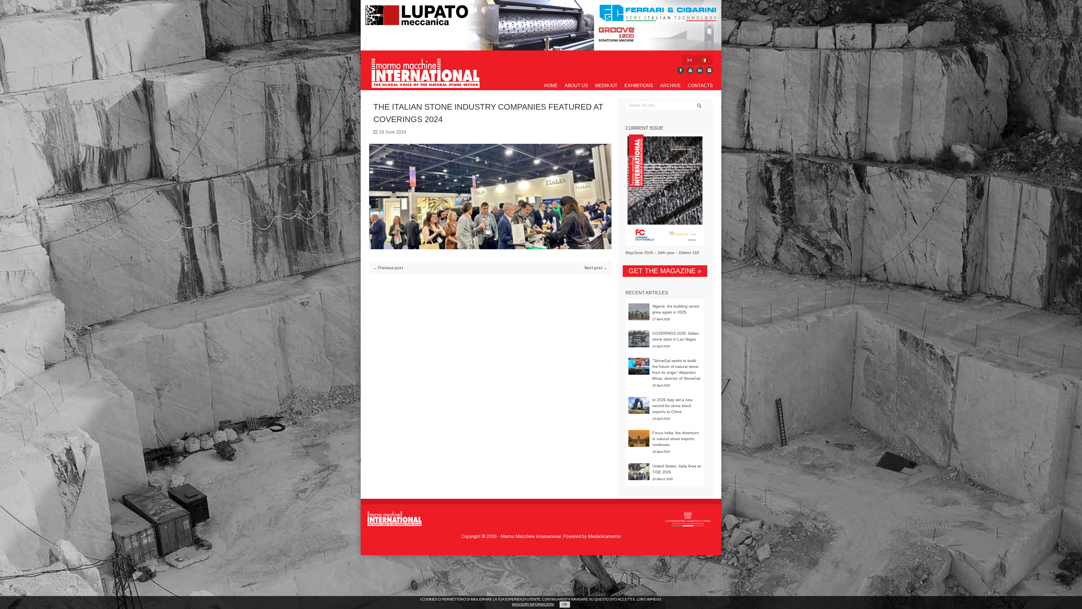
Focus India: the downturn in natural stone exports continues (675, 439)
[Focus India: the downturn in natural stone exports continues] (638, 438)
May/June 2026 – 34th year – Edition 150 (662, 252)
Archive (670, 85)
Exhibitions (638, 85)
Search (699, 105)
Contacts (700, 85)
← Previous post (388, 268)
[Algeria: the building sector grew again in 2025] (638, 311)
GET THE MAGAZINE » (665, 271)
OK (564, 604)
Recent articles (647, 292)
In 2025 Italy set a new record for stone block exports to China (672, 406)
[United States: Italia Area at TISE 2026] (638, 471)
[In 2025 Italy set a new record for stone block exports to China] (638, 405)
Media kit (606, 85)
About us (576, 85)
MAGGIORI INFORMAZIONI (533, 604)
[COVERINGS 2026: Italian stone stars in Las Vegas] (638, 338)
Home (551, 85)
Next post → (596, 268)
